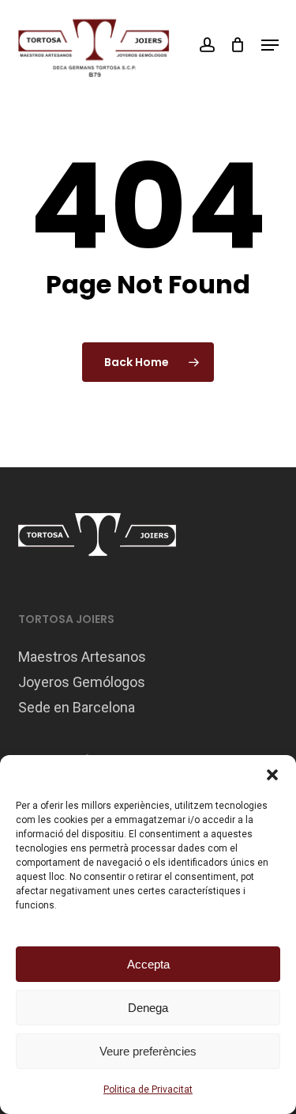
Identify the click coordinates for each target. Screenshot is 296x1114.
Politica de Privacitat (148, 1089)
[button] (272, 775)
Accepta (148, 964)
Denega (148, 1007)
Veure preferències (148, 1051)
